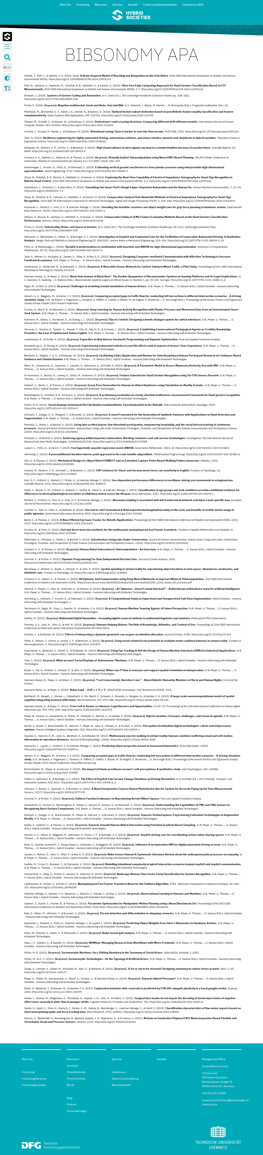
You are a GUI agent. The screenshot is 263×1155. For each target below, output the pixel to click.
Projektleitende (76, 1072)
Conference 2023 (192, 4)
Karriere (118, 4)
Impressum (119, 1072)
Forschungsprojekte (34, 1085)
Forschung (82, 4)
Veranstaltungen (77, 1111)
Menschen (101, 4)
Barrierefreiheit (121, 1085)
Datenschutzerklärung (125, 1078)
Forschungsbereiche (34, 1078)
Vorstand (72, 1065)
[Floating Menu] (7, 46)
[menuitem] (65, 4)
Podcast (71, 1104)
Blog (69, 1098)
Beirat (70, 1085)
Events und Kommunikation (160, 4)
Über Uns (65, 4)
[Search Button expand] (7, 57)
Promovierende (76, 1078)
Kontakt (133, 4)
